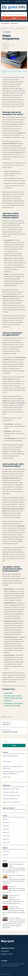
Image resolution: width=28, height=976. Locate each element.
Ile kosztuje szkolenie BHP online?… (11, 792)
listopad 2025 (6, 825)
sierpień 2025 (6, 829)
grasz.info (7, 46)
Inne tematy (14, 23)
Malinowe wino (12, 886)
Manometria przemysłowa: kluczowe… (12, 795)
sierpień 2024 (6, 839)
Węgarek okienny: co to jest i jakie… (11, 788)
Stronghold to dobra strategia (9, 732)
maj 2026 (5, 819)
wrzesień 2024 (6, 835)
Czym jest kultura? (7, 761)
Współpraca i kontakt (21, 1)
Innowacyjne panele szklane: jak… (11, 798)
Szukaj (14, 18)
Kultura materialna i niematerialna (10, 755)
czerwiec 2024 (6, 842)
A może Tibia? (5, 724)
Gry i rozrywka (5, 23)
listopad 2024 (6, 832)
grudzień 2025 (6, 822)
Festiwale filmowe (7, 777)
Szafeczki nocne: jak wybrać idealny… (12, 802)
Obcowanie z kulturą (13, 906)
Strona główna (4, 28)
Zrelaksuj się (7, 700)
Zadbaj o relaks (8, 693)
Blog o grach (7, 941)
